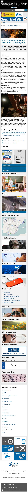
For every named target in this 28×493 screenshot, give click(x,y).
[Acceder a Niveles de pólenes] (14, 338)
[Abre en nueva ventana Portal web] (8, 456)
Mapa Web (22, 477)
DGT (5, 392)
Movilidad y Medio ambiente (10, 395)
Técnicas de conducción (9, 302)
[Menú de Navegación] (2, 1)
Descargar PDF (6, 165)
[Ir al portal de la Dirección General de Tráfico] (14, 464)
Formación (6, 427)
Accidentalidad (7, 390)
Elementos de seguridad (9, 415)
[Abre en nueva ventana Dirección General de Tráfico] (19, 14)
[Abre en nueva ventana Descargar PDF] (7, 157)
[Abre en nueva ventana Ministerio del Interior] (8, 14)
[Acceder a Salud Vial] (14, 312)
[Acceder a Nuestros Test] (14, 257)
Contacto (5, 477)
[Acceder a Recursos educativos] (14, 183)
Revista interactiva (7, 168)
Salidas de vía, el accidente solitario (12, 300)
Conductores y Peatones (9, 424)
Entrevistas (20, 471)
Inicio (7, 25)
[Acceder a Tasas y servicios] (14, 377)
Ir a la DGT (11, 10)
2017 (20, 25)
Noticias (11, 25)
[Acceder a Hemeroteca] (19, 157)
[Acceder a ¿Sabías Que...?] (14, 282)
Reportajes (8, 471)
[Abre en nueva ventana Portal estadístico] (8, 448)
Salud (5, 418)
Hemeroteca (6, 170)
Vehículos (6, 410)
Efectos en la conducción (18, 140)
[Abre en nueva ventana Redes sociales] (20, 448)
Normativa (6, 407)
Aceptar (14, 7)
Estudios (15, 142)
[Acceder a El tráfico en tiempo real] (14, 226)
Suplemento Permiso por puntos (11, 296)
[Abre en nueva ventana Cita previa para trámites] (8, 441)
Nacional (16, 25)
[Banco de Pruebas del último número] (14, 269)
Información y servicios (13, 477)
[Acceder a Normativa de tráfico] (14, 351)
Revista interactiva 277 (9, 298)
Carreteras (6, 412)
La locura (14, 204)
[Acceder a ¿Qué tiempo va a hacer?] (14, 325)
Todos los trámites (8, 294)
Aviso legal (14, 479)
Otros (5, 432)
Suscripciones (11, 473)
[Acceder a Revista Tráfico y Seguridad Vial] (14, 19)
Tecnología (6, 398)
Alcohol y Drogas (8, 401)
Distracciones (7, 404)
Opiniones (14, 471)
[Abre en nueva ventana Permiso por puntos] (20, 456)
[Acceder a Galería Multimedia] (14, 244)
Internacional (18, 473)
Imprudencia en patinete (8, 212)
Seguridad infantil (8, 429)
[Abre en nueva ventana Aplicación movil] (20, 441)
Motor (25, 471)
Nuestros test (7, 292)
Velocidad (6, 421)
